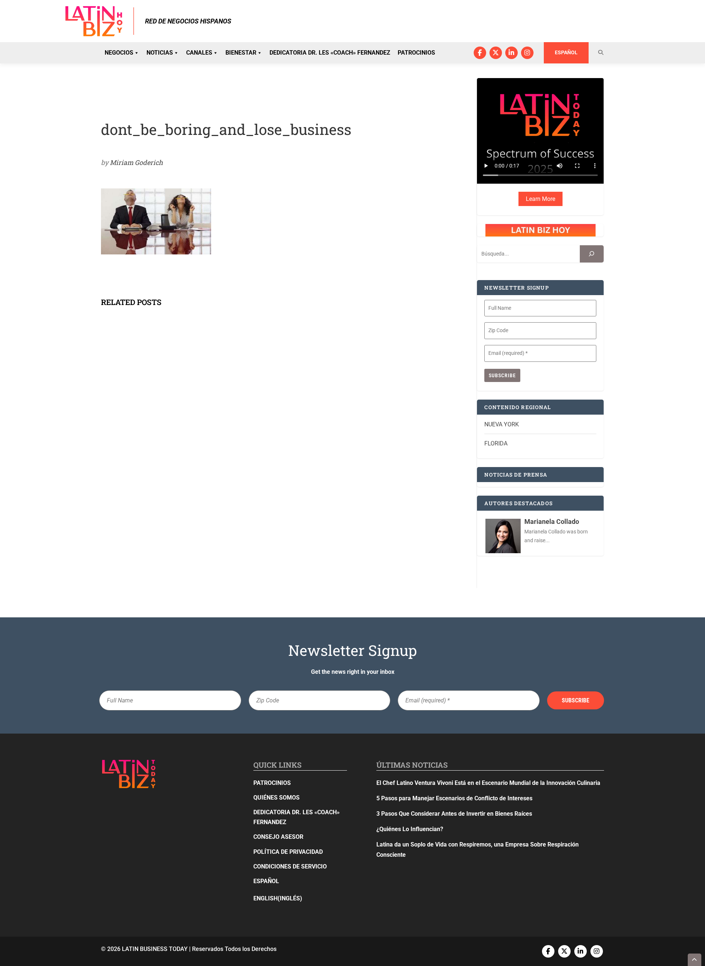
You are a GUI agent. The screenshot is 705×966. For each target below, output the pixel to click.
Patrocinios (416, 52)
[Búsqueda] (592, 253)
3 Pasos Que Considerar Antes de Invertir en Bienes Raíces (454, 813)
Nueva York (501, 424)
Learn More (540, 198)
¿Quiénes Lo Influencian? (409, 829)
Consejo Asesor (278, 836)
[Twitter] (495, 53)
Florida (495, 443)
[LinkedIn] (511, 53)
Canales (199, 52)
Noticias (160, 52)
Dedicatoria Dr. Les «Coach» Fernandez (330, 52)
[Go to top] (695, 960)
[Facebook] (480, 53)
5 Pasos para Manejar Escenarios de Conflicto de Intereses (454, 798)
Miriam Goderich (136, 162)
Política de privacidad (288, 851)
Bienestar (240, 52)
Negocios (119, 52)
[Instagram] (527, 53)
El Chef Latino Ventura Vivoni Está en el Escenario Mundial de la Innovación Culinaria (488, 782)
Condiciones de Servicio (290, 866)
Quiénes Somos (276, 797)
